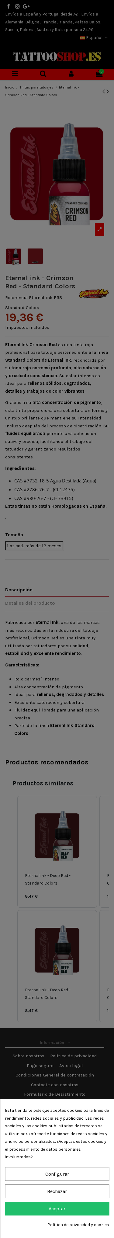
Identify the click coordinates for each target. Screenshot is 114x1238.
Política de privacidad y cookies (78, 1224)
